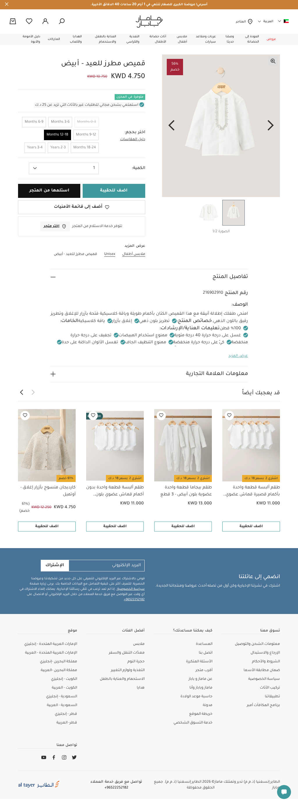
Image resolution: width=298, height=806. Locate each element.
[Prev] (271, 126)
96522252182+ (134, 599)
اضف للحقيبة (251, 527)
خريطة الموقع (200, 714)
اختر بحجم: (135, 132)
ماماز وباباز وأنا (200, 688)
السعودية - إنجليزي (61, 697)
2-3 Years (58, 148)
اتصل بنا (205, 653)
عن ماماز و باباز (200, 679)
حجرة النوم (136, 662)
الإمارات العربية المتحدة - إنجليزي (50, 644)
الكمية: (138, 168)
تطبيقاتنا (272, 697)
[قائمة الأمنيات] (229, 415)
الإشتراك (54, 565)
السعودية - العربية (62, 705)
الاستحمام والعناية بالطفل (122, 679)
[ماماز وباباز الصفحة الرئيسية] (149, 21)
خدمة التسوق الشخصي (192, 723)
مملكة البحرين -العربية (59, 670)
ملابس (139, 644)
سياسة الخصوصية (130, 589)
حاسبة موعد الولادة (196, 697)
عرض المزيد (238, 356)
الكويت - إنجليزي (64, 679)
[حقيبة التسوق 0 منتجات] (12, 22)
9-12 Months (86, 135)
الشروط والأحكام (266, 662)
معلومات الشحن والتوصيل (257, 644)
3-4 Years (35, 148)
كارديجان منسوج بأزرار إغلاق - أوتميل (48, 491)
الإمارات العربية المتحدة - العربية (51, 653)
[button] (271, 39)
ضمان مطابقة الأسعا (262, 670)
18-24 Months (84, 148)
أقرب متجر (204, 670)
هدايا (141, 688)
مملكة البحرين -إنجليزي (58, 662)
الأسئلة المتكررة (199, 662)
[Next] (171, 126)
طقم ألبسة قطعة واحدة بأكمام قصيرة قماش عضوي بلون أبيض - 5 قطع (253, 491)
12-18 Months (57, 135)
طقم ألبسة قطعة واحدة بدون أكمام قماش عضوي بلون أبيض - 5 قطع (115, 491)
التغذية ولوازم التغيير (128, 670)
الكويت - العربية (64, 688)
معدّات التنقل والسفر (127, 653)
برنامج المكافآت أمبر (263, 705)
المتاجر (241, 22)
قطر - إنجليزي (66, 714)
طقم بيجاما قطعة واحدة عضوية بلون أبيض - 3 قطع (186, 491)
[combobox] (64, 168)
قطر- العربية (66, 723)
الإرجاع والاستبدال (265, 653)
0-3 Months (86, 122)
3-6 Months (60, 122)
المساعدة (204, 644)
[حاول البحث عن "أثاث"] (61, 21)
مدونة (207, 705)
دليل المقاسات (132, 140)
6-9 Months (34, 122)
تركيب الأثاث (270, 688)
